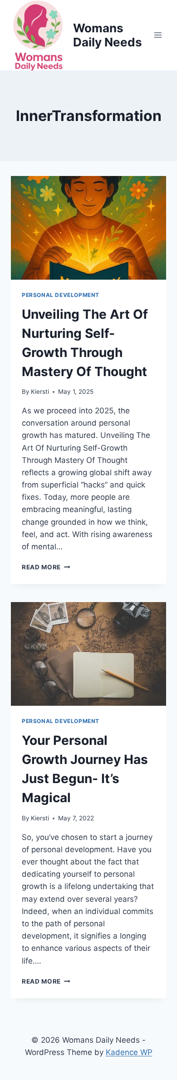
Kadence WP (129, 1052)
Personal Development (60, 294)
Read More (46, 567)
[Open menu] (157, 35)
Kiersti (40, 391)
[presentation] (88, 228)
